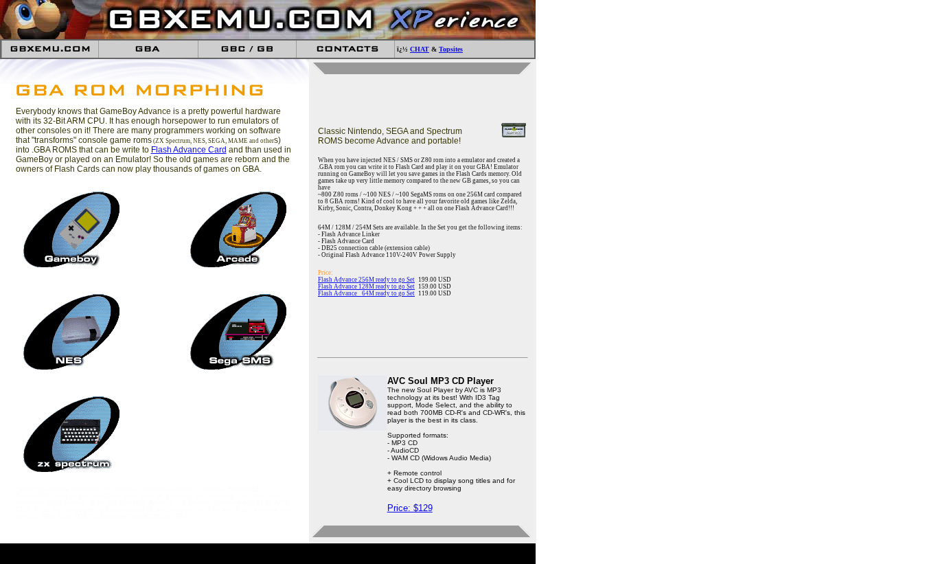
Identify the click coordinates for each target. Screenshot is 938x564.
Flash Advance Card (189, 150)
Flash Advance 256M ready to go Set (366, 279)
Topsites (451, 49)
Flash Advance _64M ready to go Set (366, 293)
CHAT (419, 49)
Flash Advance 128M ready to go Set (366, 286)
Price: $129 (410, 508)
